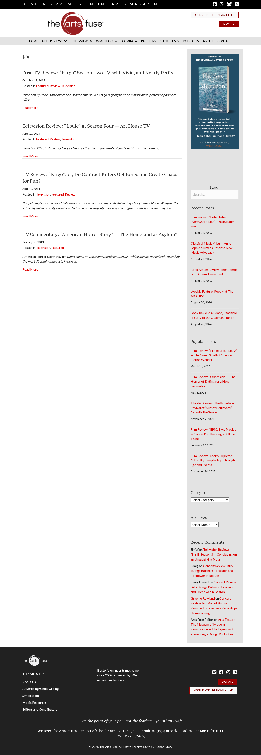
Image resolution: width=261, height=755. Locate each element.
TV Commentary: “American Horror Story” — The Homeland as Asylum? (99, 234)
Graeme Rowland (203, 598)
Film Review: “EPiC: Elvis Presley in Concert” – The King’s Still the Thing (213, 433)
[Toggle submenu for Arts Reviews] (65, 41)
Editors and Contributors (39, 709)
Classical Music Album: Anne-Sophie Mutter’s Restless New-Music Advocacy (212, 247)
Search (214, 187)
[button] (215, 15)
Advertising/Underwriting (40, 689)
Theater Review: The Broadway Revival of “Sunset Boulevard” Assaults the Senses (213, 407)
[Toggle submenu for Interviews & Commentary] (116, 41)
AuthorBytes (163, 746)
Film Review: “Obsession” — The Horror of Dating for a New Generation (213, 381)
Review (55, 86)
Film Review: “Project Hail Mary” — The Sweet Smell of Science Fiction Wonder (214, 355)
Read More (30, 107)
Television (68, 86)
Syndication (30, 695)
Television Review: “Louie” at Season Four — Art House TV (86, 125)
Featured (42, 86)
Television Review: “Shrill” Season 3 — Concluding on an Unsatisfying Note (214, 554)
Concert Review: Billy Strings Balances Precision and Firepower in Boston (212, 570)
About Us (29, 682)
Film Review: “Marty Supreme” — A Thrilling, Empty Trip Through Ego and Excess (213, 460)
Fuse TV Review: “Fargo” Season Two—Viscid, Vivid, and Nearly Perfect (99, 72)
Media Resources (34, 702)
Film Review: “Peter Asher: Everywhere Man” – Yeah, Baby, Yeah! (212, 221)
